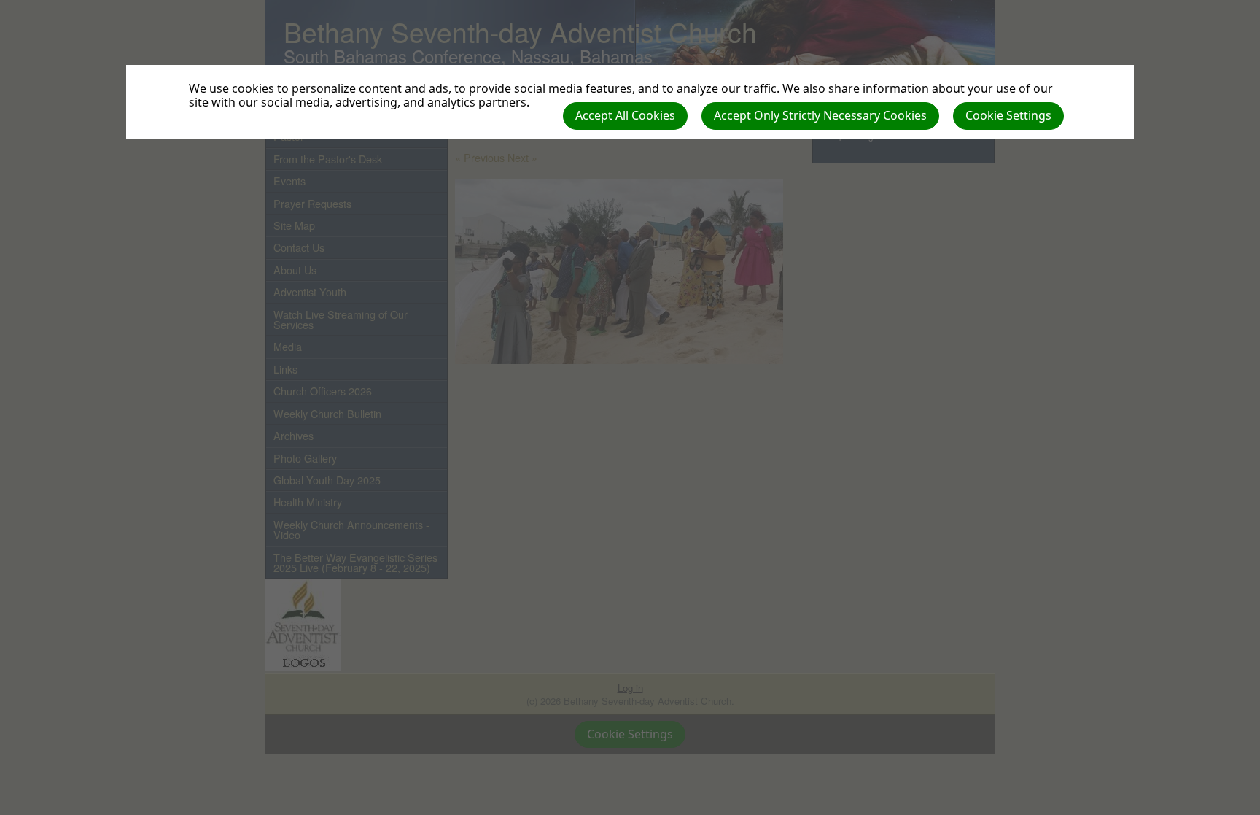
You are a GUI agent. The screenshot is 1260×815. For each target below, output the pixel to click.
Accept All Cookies (625, 115)
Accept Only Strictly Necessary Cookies (820, 115)
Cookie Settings (1008, 115)
